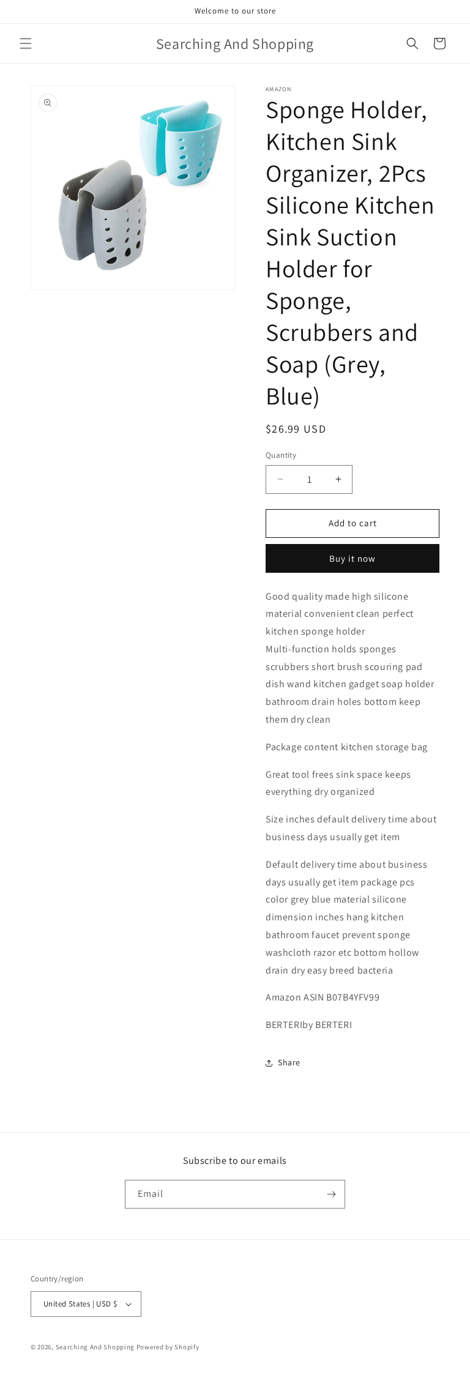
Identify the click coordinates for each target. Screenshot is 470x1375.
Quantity (281, 455)
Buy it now (352, 558)
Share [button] (289, 1062)
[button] (25, 43)
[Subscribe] (331, 1194)
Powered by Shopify (168, 1347)
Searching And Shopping (95, 1347)
